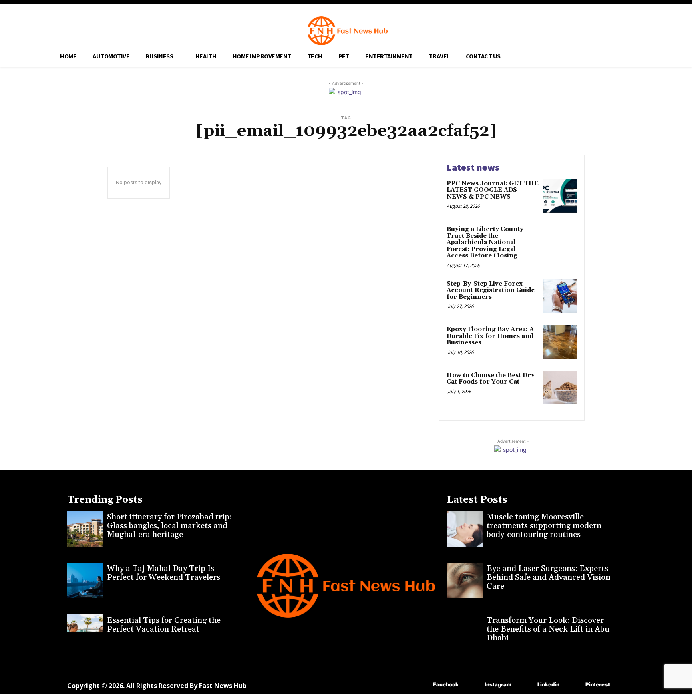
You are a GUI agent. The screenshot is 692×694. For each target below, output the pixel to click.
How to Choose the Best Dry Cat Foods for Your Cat (491, 379)
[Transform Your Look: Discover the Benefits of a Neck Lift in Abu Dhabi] (465, 632)
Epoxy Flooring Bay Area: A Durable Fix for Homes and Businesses (490, 336)
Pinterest (597, 684)
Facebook (446, 684)
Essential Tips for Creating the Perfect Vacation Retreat (164, 624)
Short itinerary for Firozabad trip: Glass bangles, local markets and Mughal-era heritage (169, 526)
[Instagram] (473, 685)
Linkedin (548, 684)
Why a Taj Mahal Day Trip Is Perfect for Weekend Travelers (163, 573)
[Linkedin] (526, 685)
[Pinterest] (574, 685)
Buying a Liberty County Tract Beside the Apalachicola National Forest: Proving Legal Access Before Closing (485, 242)
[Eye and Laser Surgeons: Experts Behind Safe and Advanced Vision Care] (465, 580)
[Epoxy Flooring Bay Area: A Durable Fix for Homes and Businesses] (560, 342)
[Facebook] (421, 685)
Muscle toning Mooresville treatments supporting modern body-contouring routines (544, 526)
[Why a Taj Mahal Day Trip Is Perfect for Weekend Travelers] (85, 580)
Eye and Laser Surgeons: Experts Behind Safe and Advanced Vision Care (548, 577)
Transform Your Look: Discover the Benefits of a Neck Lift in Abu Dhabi (548, 629)
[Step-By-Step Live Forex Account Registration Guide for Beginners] (560, 296)
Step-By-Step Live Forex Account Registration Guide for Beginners (491, 290)
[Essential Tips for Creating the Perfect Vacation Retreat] (85, 632)
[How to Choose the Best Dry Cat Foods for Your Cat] (560, 388)
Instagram (498, 684)
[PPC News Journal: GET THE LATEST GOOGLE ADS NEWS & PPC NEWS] (560, 196)
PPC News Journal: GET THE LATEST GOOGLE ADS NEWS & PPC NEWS (493, 190)
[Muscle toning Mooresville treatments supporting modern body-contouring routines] (465, 529)
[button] (600, 54)
